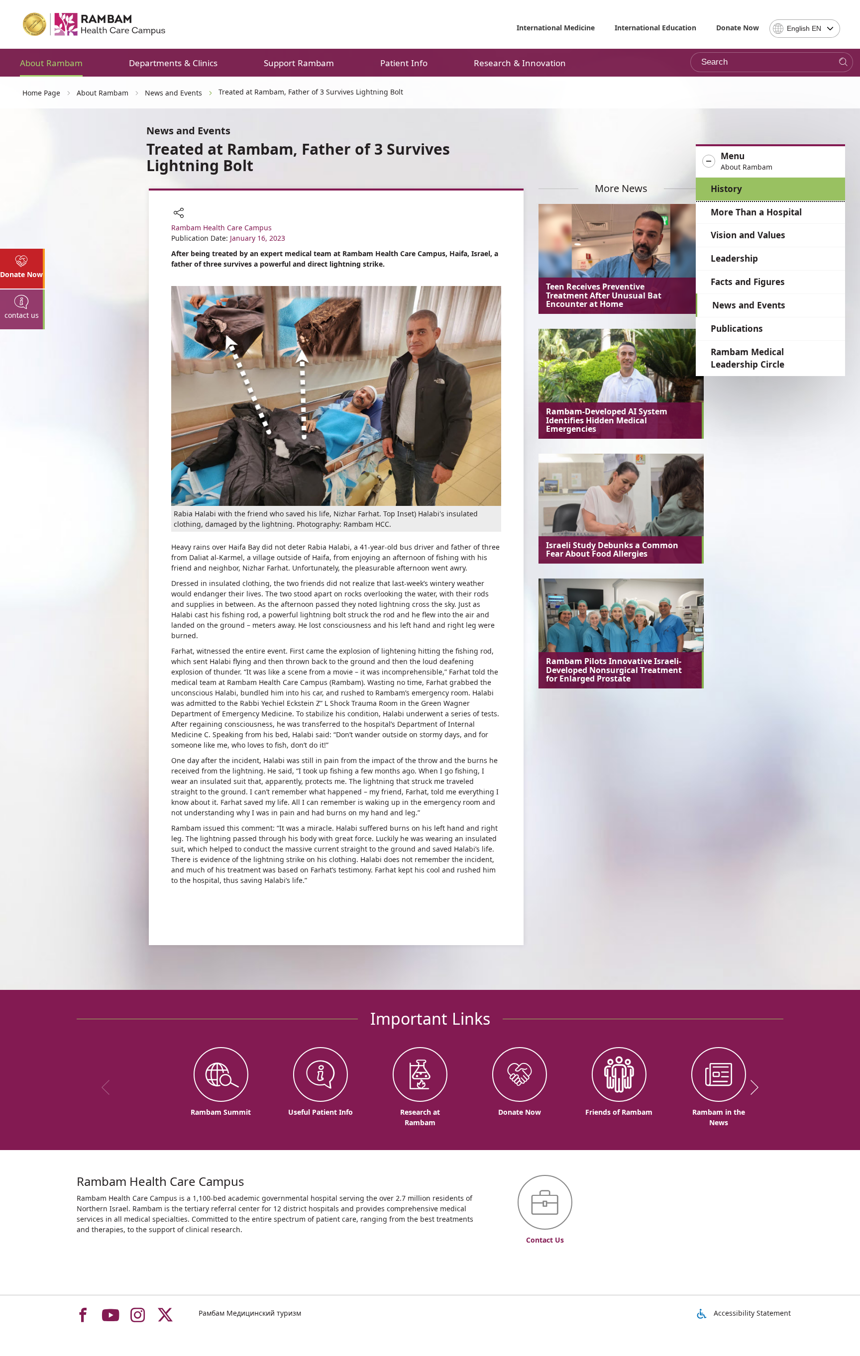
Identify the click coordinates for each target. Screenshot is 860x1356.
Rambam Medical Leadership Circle (747, 358)
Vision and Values (748, 235)
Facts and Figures (748, 282)
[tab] (22, 269)
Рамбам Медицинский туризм (250, 1313)
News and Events (748, 305)
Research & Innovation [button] (520, 63)
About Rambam (51, 63)
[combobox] (805, 28)
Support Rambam (299, 63)
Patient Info (404, 63)
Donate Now (737, 27)
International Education (655, 27)
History (726, 188)
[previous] (109, 1087)
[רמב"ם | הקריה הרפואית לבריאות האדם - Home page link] (94, 24)
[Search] (843, 62)
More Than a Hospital (756, 212)
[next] (751, 1087)
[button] (770, 161)
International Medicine (556, 27)
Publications (737, 328)
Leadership (734, 258)
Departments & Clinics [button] (173, 63)
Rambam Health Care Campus (221, 227)
